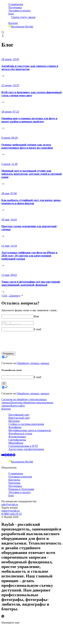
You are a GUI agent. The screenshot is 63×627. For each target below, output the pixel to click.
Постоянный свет (18, 414)
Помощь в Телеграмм (21, 489)
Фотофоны (14, 427)
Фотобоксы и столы (20, 433)
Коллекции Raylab (22, 26)
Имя (36, 316)
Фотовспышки (17, 436)
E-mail (37, 329)
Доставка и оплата (19, 10)
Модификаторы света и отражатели (29, 430)
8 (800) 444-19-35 (11, 513)
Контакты (14, 479)
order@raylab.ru (10, 510)
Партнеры (14, 482)
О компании (15, 4)
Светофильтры (17, 439)
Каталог (13, 23)
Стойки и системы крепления (26, 424)
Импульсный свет (19, 417)
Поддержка (15, 7)
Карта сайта (17, 405)
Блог (11, 13)
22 (10, 295)
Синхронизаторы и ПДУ (23, 446)
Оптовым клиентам (20, 476)
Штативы (14, 420)
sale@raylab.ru (9, 504)
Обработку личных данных (33, 363)
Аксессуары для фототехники (26, 449)
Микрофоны (15, 442)
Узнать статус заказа (23, 17)
